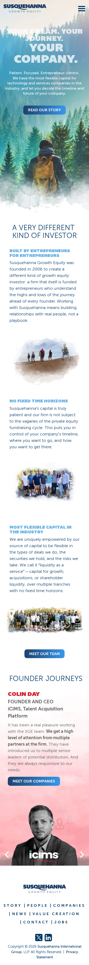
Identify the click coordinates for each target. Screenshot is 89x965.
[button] (80, 8)
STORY (13, 905)
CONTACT (36, 922)
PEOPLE (37, 905)
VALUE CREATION (56, 914)
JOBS (61, 922)
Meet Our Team (44, 653)
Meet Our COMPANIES (34, 781)
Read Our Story (44, 110)
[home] (23, 8)
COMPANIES (69, 905)
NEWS (19, 914)
